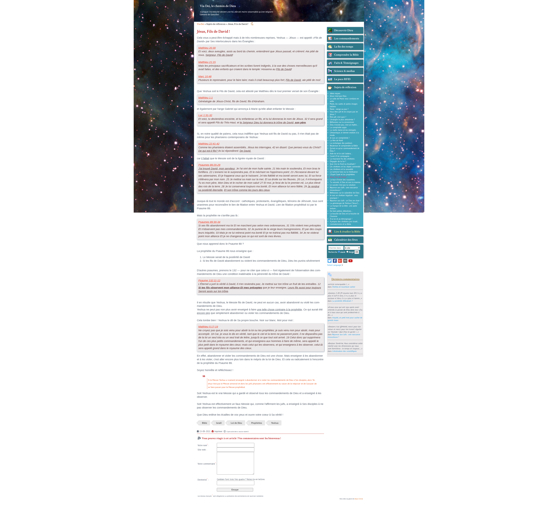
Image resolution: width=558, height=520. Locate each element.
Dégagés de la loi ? (338, 161)
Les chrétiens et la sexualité (341, 169)
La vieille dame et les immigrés (343, 130)
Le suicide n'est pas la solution (342, 185)
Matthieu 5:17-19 (208, 326)
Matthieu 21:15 (207, 62)
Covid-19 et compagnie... (340, 156)
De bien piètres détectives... (341, 211)
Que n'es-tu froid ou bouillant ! (343, 164)
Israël (219, 422)
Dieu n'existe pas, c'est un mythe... (344, 124)
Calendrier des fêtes (346, 240)
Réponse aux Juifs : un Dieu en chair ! (345, 200)
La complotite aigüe (338, 127)
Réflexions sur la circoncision (342, 122)
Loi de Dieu (236, 422)
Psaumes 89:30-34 (209, 222)
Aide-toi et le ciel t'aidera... (341, 153)
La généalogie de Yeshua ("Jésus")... (345, 203)
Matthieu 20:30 (207, 47)
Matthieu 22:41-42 (208, 143)
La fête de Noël (336, 140)
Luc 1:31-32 (205, 115)
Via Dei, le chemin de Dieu (218, 6)
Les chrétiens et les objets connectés (345, 166)
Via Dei (200, 24)
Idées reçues (335, 93)
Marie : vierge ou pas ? (339, 109)
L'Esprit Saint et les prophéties (342, 174)
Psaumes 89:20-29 (209, 165)
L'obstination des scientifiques (344, 351)
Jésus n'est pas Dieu (338, 96)
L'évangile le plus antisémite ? (342, 119)
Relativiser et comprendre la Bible (344, 145)
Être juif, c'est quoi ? (338, 117)
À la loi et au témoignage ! (341, 219)
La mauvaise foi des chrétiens (342, 158)
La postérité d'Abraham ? (342, 301)
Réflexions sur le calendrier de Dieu (344, 192)
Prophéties (256, 422)
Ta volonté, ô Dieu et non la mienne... (346, 182)
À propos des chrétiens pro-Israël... (344, 221)
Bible (204, 422)
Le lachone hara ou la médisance (344, 171)
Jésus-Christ (359, 499)
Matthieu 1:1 (205, 97)
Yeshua (274, 422)
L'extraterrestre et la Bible (340, 224)
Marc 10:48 (204, 76)
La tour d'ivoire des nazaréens (342, 179)
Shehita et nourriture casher (343, 286)
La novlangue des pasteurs (341, 143)
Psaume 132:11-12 (209, 280)
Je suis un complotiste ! (339, 137)
